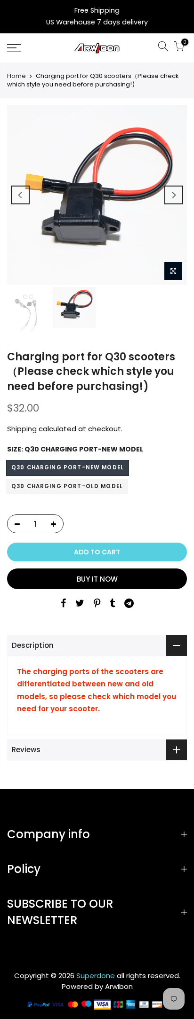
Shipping (22, 429)
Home (16, 76)
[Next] (173, 195)
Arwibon (119, 986)
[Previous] (20, 195)
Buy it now (97, 579)
